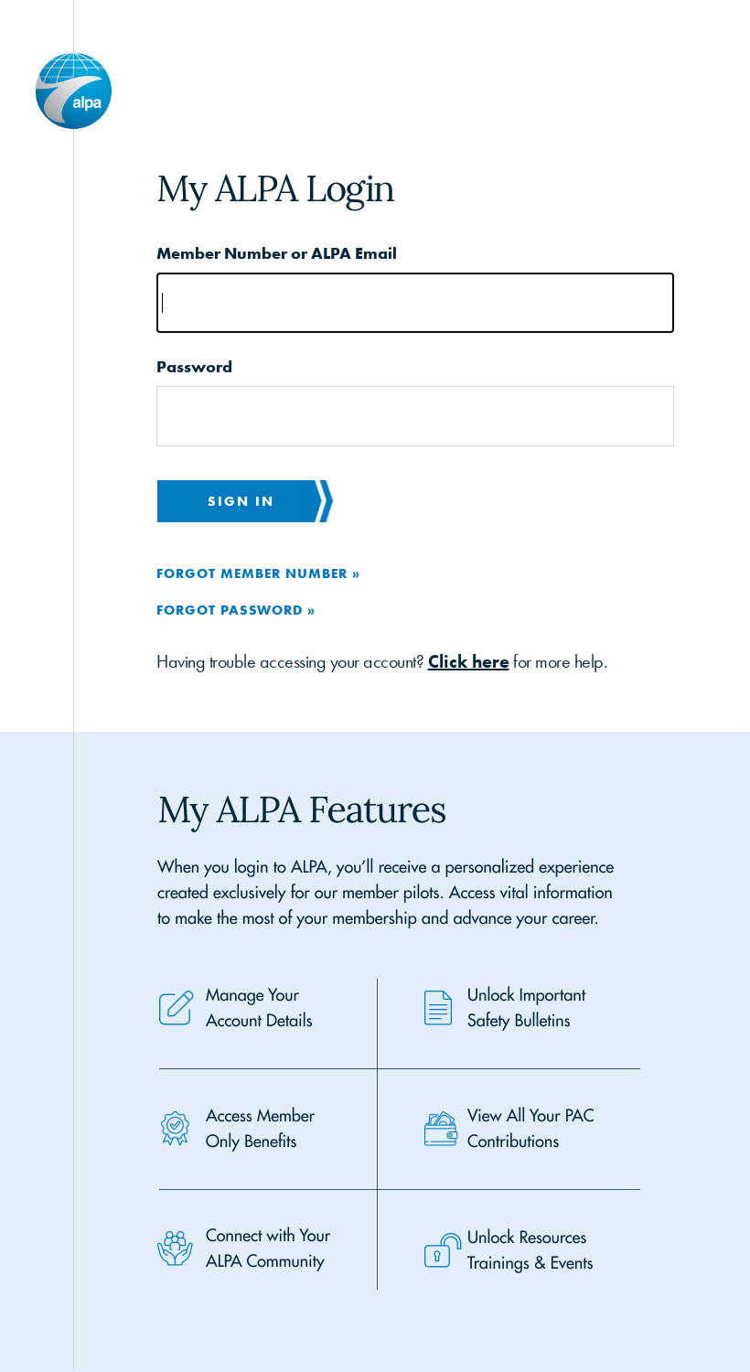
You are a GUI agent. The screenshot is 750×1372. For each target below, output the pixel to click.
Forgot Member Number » (258, 573)
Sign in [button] (241, 500)
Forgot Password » (236, 609)
